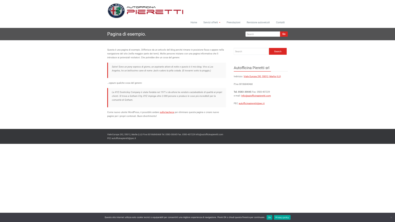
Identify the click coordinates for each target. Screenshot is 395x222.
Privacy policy (282, 217)
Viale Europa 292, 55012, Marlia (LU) (262, 76)
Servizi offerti (210, 22)
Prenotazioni (233, 22)
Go (283, 34)
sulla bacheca (167, 112)
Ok (269, 217)
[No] (391, 217)
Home (194, 22)
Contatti (280, 22)
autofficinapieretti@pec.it (252, 103)
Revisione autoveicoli (258, 22)
